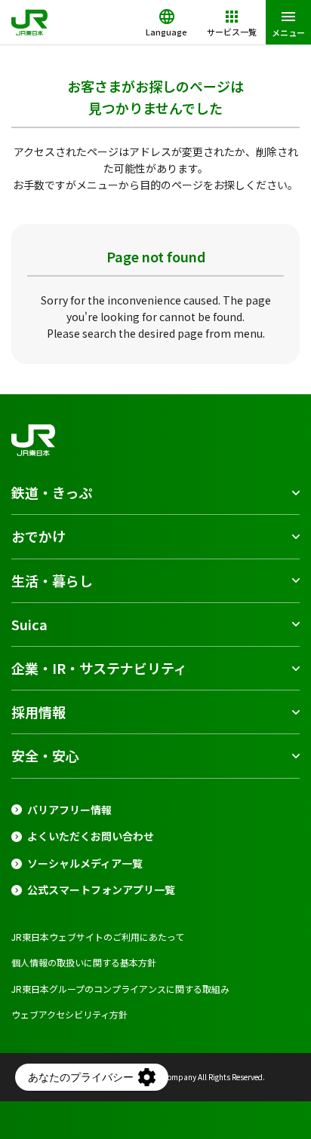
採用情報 (38, 711)
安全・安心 (45, 755)
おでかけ (38, 536)
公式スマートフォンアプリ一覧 (101, 890)
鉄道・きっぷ (51, 492)
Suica (29, 624)
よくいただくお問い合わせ (90, 836)
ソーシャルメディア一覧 (85, 863)
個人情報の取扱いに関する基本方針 (83, 962)
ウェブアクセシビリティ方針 (69, 1014)
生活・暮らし (52, 580)
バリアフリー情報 (69, 810)
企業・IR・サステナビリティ (99, 668)
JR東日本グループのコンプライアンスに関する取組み (120, 988)
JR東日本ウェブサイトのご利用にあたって (97, 936)
